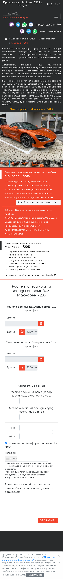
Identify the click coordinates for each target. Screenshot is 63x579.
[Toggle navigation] (56, 16)
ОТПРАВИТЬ (48, 520)
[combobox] (11, 459)
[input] (21, 323)
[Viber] (12, 24)
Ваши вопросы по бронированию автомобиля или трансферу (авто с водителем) (29, 488)
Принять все (35, 575)
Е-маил (10, 436)
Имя (12, 427)
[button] (15, 164)
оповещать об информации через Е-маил (31, 445)
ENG (57, 4)
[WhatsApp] (24, 24)
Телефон (10, 453)
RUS (49, 4)
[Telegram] (18, 24)
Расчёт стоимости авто (35, 202)
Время (11, 331)
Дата (11, 317)
